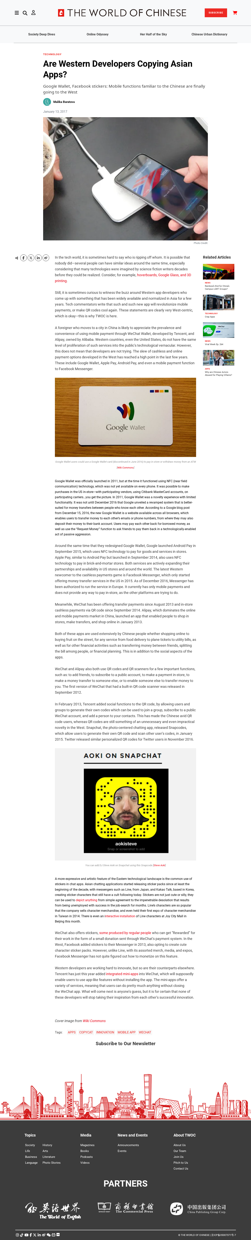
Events (122, 1151)
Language (31, 1162)
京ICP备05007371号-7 (223, 1235)
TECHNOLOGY (52, 54)
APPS (72, 1032)
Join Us (179, 1157)
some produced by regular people (125, 933)
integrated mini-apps (122, 974)
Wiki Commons (125, 467)
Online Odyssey (97, 34)
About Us (180, 1145)
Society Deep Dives (41, 34)
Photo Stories (52, 1162)
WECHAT (145, 1032)
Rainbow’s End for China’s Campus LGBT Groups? (217, 287)
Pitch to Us (181, 1162)
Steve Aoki (159, 865)
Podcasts (86, 1157)
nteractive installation (120, 916)
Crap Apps (210, 317)
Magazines (87, 1145)
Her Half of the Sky (153, 34)
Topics (30, 1135)
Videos (85, 1162)
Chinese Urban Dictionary (209, 34)
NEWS (207, 283)
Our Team (180, 1151)
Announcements (128, 1145)
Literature (49, 1157)
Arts (45, 1151)
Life (27, 1151)
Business (31, 1157)
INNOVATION (105, 1032)
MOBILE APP (127, 1032)
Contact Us (181, 1168)
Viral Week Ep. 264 (214, 344)
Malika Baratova (64, 102)
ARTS (207, 369)
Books (84, 1151)
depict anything (86, 900)
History (47, 1145)
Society (30, 1145)
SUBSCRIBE (216, 12)
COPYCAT (86, 1032)
